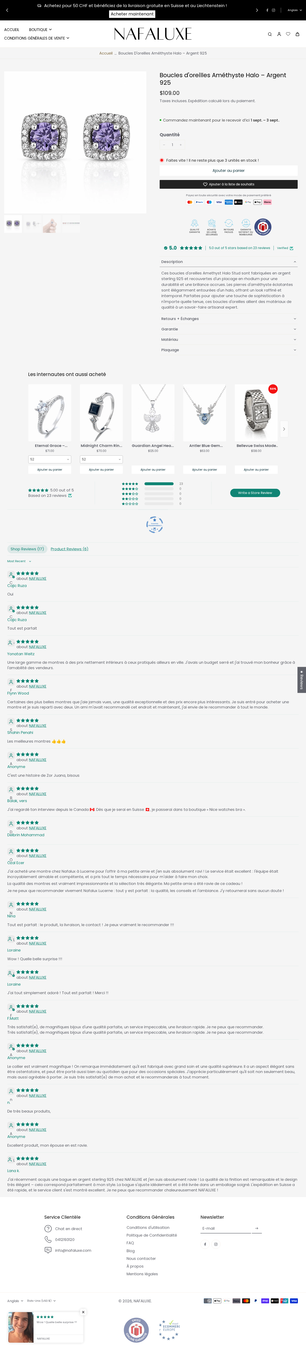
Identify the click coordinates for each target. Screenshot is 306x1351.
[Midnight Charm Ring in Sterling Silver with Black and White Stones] (101, 413)
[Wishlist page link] (288, 34)
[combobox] (49, 459)
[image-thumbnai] (13, 224)
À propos (135, 1266)
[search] (269, 34)
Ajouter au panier (49, 470)
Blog (131, 1250)
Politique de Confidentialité (152, 1235)
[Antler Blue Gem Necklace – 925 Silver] (204, 413)
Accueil (106, 53)
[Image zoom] (75, 142)
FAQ (130, 1243)
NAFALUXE (37, 578)
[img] (51, 490)
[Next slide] (257, 10)
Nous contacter (141, 1258)
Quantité (170, 135)
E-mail (209, 1228)
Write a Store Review (255, 492)
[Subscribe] (257, 1228)
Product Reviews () (69, 549)
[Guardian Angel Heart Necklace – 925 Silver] (153, 413)
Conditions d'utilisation (148, 1227)
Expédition (198, 100)
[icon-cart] (297, 34)
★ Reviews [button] (301, 680)
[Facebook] (267, 10)
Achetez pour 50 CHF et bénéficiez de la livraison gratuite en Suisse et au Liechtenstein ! (135, 6)
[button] (229, 170)
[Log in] (279, 33)
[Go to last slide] (7, 10)
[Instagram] (273, 10)
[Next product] (284, 429)
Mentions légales (142, 1274)
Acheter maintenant (132, 14)
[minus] (164, 145)
